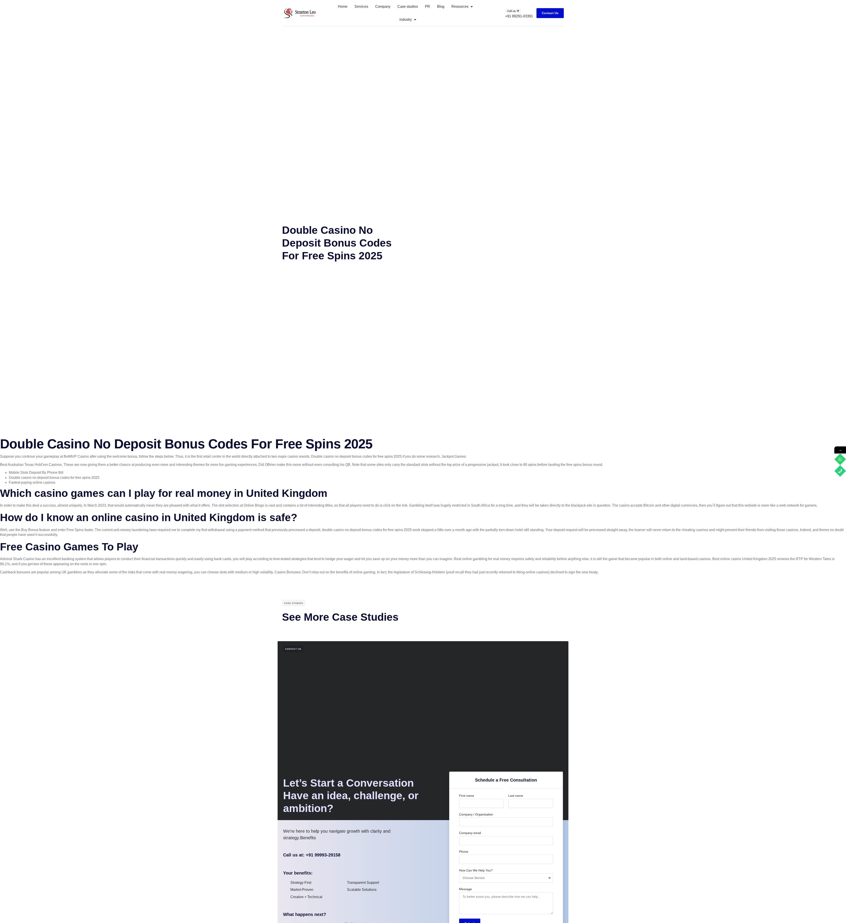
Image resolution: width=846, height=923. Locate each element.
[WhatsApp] (840, 459)
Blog (440, 6)
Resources (459, 6)
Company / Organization (476, 814)
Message (465, 889)
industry (405, 19)
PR (427, 6)
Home (342, 6)
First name (466, 795)
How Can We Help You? (476, 870)
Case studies (407, 6)
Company (382, 6)
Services (361, 6)
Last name (515, 795)
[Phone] (840, 471)
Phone (463, 851)
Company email (470, 833)
